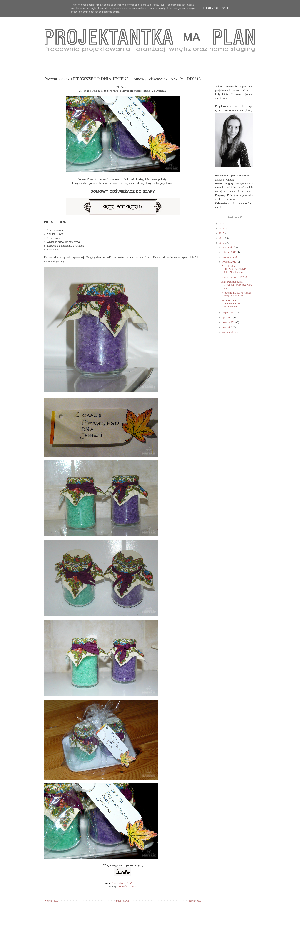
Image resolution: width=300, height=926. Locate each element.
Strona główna (123, 900)
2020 (222, 223)
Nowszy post (51, 900)
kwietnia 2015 (229, 332)
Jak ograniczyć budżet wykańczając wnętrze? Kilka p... (236, 284)
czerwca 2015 (229, 322)
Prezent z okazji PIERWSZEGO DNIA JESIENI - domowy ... (234, 269)
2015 (222, 243)
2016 (222, 238)
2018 (222, 228)
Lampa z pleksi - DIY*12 (234, 277)
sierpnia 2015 (229, 312)
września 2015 (229, 261)
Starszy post (195, 900)
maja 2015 (227, 327)
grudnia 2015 (229, 247)
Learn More (210, 8)
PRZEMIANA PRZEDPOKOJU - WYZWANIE (232, 303)
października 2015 (231, 257)
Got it (226, 8)
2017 (222, 233)
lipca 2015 (227, 317)
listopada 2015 (229, 252)
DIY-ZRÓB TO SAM (127, 886)
